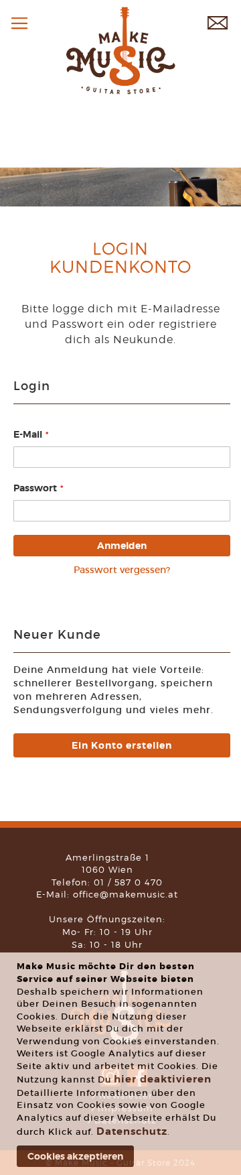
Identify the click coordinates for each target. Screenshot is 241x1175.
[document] (122, 1064)
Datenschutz (131, 1131)
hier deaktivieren (163, 1079)
